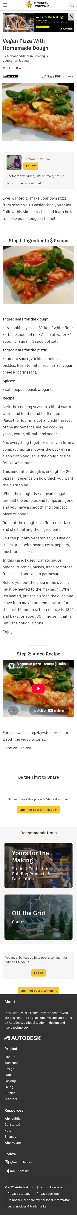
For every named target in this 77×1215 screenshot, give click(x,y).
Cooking (39, 56)
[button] (5, 5)
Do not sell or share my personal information (39, 1200)
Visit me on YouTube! (26, 183)
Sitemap (10, 1137)
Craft (7, 1075)
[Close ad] (71, 17)
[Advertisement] (38, 22)
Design (9, 1069)
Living (8, 1087)
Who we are (12, 1143)
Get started (12, 1124)
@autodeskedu (21, 1171)
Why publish (13, 1118)
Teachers (10, 1099)
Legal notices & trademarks (27, 1206)
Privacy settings (48, 1193)
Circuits (9, 1057)
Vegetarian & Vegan (17, 61)
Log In (38, 973)
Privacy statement (20, 1193)
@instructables (21, 1162)
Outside (10, 1093)
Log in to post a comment (39, 991)
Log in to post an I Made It (38, 810)
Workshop (11, 1063)
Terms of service (50, 1187)
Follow (31, 166)
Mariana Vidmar (18, 56)
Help (7, 1130)
